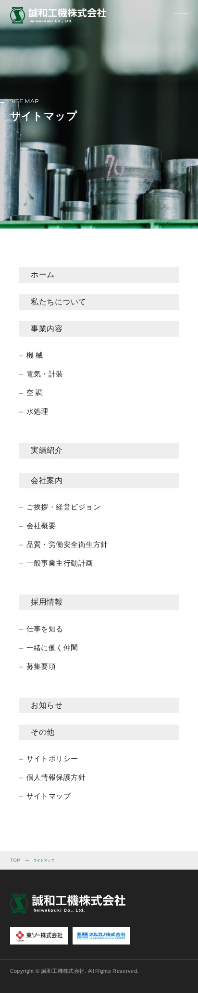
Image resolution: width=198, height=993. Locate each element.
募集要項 (41, 666)
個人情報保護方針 (56, 777)
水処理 (37, 411)
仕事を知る (44, 629)
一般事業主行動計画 (59, 563)
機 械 (34, 355)
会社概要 (41, 525)
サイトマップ (48, 796)
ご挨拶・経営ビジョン (63, 507)
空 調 (34, 392)
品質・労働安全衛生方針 (67, 544)
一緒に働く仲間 (52, 647)
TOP (15, 860)
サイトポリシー (52, 758)
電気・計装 (44, 374)
